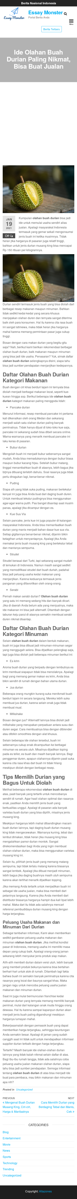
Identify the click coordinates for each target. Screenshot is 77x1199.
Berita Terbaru (51, 29)
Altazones (45, 1191)
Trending (8, 1169)
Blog (6, 1132)
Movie (6, 1144)
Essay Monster (45, 12)
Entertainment (11, 1138)
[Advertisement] (38, 125)
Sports (7, 1157)
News (6, 1150)
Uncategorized (24, 1089)
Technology (10, 1163)
